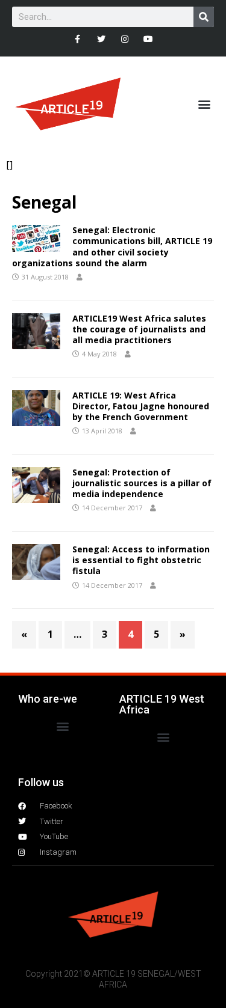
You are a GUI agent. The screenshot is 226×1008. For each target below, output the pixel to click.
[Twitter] (101, 38)
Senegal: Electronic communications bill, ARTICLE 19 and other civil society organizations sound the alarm (112, 246)
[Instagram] (125, 38)
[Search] (203, 17)
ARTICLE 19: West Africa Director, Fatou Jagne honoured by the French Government (140, 406)
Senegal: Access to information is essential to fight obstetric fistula (141, 559)
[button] (204, 104)
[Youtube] (148, 38)
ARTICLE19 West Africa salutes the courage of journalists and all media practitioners (139, 329)
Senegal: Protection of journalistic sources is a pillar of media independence (142, 482)
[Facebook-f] (77, 38)
